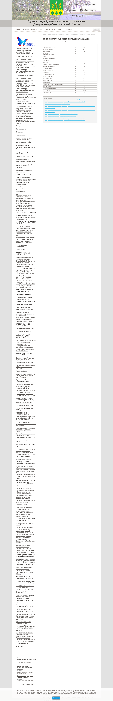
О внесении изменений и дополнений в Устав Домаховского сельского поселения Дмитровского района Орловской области (25, 145)
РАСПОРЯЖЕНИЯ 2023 (23, 457)
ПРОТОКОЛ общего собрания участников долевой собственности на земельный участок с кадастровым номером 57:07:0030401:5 (25, 589)
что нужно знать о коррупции (24, 156)
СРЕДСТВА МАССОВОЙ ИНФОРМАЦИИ (23, 324)
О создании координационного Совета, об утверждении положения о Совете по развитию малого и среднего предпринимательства (26, 98)
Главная (17, 29)
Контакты (69, 29)
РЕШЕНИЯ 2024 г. (21, 504)
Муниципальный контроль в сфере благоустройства (24, 380)
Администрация (36, 29)
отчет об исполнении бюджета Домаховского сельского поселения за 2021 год (24, 386)
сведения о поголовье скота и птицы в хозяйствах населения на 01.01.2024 (65, 120)
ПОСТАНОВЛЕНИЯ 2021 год (24, 362)
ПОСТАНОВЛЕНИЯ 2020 (23, 331)
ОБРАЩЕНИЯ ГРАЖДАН (23, 174)
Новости (60, 29)
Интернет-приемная (22, 644)
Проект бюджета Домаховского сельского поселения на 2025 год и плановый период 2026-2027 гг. (25, 554)
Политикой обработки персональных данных (43, 693)
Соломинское (36, 16)
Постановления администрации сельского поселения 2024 (25, 519)
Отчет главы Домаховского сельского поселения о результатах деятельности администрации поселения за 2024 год (24, 570)
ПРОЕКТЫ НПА (21, 192)
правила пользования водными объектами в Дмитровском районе (25, 429)
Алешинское (20, 4)
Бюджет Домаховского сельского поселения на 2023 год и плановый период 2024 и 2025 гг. (25, 435)
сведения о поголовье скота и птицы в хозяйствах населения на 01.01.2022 (65, 102)
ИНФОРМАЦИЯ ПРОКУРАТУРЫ (26, 212)
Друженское (21, 10)
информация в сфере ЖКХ (24, 304)
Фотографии (19, 646)
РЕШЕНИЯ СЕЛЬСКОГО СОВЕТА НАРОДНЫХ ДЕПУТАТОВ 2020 (23, 336)
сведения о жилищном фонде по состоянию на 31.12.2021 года (61, 114)
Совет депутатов (49, 29)
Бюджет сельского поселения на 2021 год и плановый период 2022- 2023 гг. (25, 366)
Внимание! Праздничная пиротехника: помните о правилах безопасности (26, 423)
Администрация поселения (24, 56)
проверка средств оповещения (25, 321)
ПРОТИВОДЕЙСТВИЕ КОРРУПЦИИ (23, 246)
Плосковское (21, 16)
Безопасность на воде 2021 (24, 294)
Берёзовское (38, 4)
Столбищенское (79, 16)
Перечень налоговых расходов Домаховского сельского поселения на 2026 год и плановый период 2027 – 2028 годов (25, 598)
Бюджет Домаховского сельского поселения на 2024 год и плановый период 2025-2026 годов (25, 483)
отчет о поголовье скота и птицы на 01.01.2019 (57, 104)
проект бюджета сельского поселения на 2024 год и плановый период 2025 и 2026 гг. (25, 461)
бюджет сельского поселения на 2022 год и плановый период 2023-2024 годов (25, 375)
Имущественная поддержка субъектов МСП (24, 354)
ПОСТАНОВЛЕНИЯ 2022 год (24, 405)
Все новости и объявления (27, 684)
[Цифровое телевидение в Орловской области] (26, 36)
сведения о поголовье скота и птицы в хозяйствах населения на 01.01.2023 (65, 118)
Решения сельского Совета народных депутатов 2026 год (24, 610)
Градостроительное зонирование (25, 103)
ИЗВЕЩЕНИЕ (20, 250)
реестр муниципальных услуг (24, 75)
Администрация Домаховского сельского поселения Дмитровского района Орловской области (56, 8)
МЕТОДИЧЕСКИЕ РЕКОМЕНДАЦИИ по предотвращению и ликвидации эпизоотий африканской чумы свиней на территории (25, 416)
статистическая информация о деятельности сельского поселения (25, 165)
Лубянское (71, 10)
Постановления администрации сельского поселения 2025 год (25, 582)
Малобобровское (88, 10)
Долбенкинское (88, 4)
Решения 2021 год (21, 371)
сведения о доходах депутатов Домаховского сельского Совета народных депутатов (25, 217)
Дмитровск (73, 4)
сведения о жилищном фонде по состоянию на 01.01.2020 (60, 116)
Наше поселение (21, 135)
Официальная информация (24, 126)
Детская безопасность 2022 (24, 403)
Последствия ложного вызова (25, 328)
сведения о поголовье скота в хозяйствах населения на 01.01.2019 (62, 100)
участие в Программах (22, 189)
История (26, 29)
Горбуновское (35, 10)
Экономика (19, 132)
